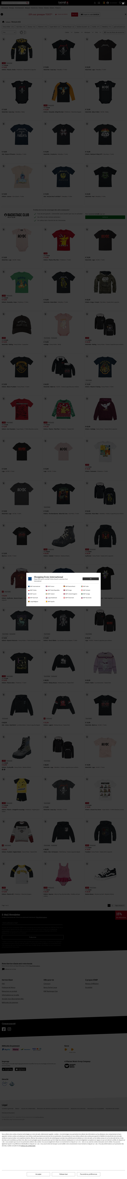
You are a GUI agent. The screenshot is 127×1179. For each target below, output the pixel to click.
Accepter (38, 1174)
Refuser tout (63, 1174)
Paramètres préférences (88, 1174)
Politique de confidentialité (28, 1146)
